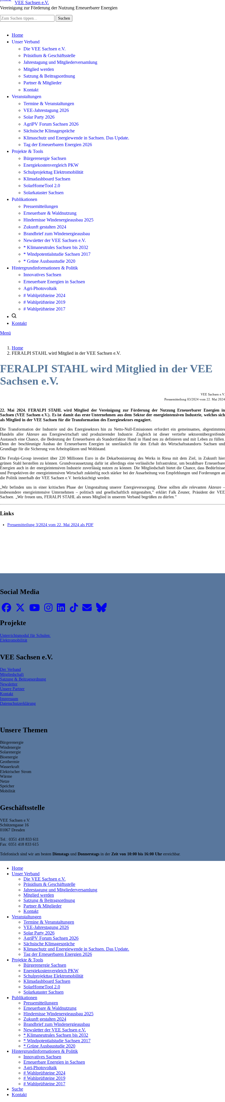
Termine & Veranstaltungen (48, 103)
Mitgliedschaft (12, 674)
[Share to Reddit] (132, 555)
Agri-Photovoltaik (40, 288)
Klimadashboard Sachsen (46, 178)
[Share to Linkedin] (112, 555)
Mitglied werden (38, 69)
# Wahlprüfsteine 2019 (44, 302)
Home (17, 35)
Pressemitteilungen (40, 206)
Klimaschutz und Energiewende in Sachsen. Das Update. (76, 137)
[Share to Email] (141, 555)
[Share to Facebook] (83, 555)
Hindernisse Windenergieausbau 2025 (58, 219)
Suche (17, 1088)
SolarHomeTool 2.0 (41, 185)
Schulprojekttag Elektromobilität (53, 172)
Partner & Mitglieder (42, 82)
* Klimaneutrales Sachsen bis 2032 (55, 247)
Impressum (9, 698)
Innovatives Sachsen (42, 274)
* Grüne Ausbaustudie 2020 (49, 261)
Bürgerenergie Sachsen (44, 158)
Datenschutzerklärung (18, 703)
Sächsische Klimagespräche (49, 130)
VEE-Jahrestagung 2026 (46, 110)
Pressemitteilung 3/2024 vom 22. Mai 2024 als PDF (50, 524)
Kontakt (30, 89)
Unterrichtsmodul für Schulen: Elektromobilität (25, 638)
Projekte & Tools (27, 151)
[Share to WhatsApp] (103, 555)
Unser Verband (26, 41)
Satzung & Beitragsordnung (49, 76)
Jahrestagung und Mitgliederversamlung (60, 62)
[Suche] (14, 316)
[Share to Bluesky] (122, 555)
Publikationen (24, 199)
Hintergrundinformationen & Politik (45, 267)
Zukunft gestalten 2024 (44, 226)
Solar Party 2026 (38, 117)
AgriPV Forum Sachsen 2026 (51, 124)
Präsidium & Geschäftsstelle (49, 55)
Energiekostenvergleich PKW (51, 165)
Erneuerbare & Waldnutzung (49, 213)
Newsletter (9, 684)
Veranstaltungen (26, 96)
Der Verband (10, 669)
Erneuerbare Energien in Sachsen (54, 281)
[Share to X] (93, 555)
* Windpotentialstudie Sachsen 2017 (57, 254)
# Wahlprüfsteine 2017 (44, 308)
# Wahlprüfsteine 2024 (44, 295)
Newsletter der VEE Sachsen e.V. (54, 240)
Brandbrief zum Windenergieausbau (56, 233)
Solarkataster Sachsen (43, 192)
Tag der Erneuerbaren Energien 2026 (57, 144)
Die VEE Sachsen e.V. (44, 48)
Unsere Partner (12, 688)
